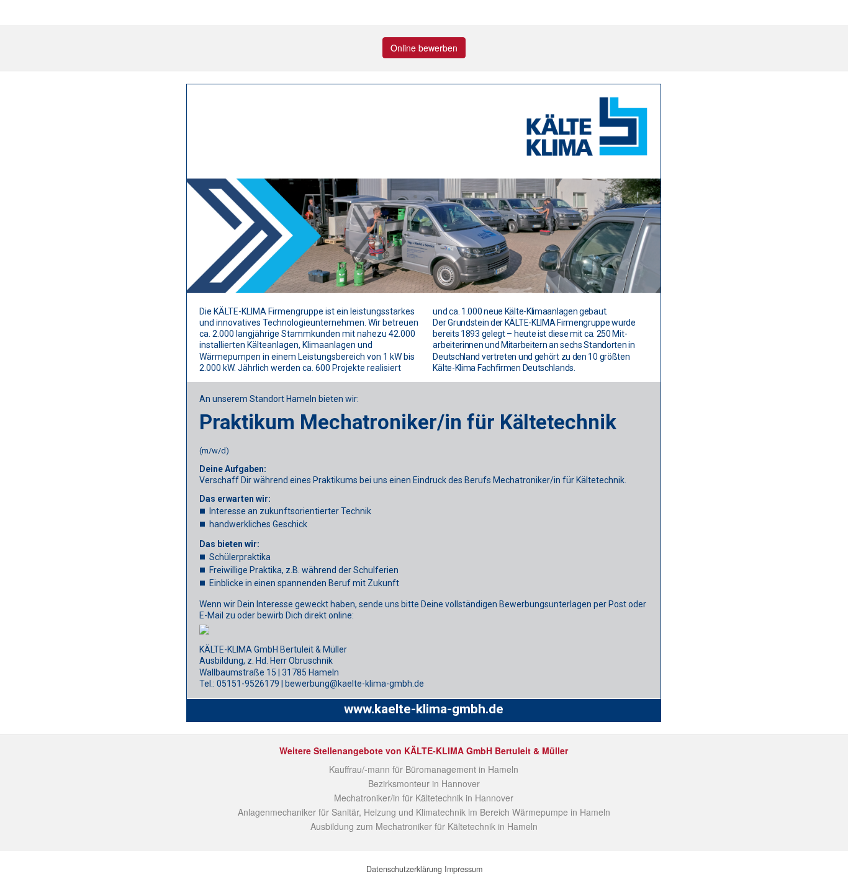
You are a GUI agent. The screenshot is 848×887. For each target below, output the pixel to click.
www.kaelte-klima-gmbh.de (423, 709)
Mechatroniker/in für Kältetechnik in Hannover (423, 797)
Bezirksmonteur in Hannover (424, 783)
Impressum (463, 869)
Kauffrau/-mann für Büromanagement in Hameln (423, 769)
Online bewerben (424, 48)
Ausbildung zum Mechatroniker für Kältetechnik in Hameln (424, 826)
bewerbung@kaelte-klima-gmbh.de (354, 684)
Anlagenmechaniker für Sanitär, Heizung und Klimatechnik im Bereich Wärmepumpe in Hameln (424, 812)
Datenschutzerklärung (404, 869)
